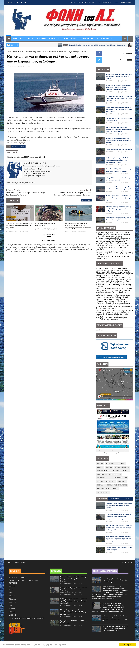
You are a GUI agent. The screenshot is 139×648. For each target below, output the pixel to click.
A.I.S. (116, 2)
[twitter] (21, 2)
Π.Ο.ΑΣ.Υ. (12, 596)
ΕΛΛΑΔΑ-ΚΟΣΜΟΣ (122, 467)
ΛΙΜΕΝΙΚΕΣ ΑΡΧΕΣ (18, 52)
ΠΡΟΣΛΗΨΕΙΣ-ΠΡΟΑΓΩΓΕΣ (117, 485)
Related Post (13, 200)
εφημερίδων (117, 453)
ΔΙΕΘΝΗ (100, 467)
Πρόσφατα (102, 499)
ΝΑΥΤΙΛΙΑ (122, 481)
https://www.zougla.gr (16, 143)
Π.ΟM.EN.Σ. (13, 609)
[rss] (25, 2)
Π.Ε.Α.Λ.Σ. (12, 593)
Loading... (99, 330)
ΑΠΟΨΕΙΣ (121, 463)
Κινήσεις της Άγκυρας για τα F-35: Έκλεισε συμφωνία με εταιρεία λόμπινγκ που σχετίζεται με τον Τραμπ (119, 160)
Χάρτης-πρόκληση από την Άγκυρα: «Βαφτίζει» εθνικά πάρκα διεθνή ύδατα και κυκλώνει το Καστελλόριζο (119, 129)
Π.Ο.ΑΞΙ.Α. (12, 599)
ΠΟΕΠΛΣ (12, 586)
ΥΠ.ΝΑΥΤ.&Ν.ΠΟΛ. (104, 2)
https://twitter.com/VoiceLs (36, 173)
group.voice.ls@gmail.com (36, 176)
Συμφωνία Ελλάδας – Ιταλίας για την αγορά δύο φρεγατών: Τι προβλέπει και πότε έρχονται (79, 45)
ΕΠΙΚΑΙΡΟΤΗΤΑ (103, 471)
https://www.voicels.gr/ (34, 169)
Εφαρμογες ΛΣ (86, 39)
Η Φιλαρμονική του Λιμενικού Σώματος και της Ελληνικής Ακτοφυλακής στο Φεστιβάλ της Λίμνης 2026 (119, 98)
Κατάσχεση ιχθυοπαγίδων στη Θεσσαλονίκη (45, 224)
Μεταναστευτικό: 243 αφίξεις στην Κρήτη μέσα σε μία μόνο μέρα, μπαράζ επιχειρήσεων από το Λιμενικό (78, 225)
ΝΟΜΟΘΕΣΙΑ (54, 39)
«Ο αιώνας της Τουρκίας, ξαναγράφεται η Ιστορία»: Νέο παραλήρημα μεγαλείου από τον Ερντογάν (118, 209)
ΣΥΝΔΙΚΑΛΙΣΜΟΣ (103, 489)
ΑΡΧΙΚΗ (72, 2)
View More (87, 200)
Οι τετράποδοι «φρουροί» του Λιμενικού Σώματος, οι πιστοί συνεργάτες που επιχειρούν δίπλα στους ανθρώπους (118, 87)
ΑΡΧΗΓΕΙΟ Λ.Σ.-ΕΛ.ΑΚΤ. (86, 2)
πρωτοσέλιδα (109, 453)
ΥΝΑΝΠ (31, 39)
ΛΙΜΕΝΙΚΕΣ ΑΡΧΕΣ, (25, 66)
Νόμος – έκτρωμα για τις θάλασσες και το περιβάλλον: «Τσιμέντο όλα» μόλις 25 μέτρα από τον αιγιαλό (119, 109)
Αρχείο (126, 499)
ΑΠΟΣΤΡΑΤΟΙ (111, 463)
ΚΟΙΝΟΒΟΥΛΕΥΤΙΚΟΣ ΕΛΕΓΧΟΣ (109, 474)
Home (9, 52)
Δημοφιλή (114, 499)
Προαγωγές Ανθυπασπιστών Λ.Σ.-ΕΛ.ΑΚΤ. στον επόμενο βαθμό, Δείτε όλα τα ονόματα (115, 628)
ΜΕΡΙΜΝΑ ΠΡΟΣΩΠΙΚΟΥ (106, 481)
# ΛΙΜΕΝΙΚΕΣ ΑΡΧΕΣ (18, 146)
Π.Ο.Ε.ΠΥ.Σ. (12, 602)
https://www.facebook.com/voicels (41, 171)
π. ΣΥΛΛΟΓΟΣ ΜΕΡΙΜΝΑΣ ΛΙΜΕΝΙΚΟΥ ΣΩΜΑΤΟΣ (26, 618)
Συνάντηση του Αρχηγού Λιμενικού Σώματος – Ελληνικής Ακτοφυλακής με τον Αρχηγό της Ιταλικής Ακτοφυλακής (114, 253)
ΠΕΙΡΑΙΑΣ (100, 485)
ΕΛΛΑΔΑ (109, 467)
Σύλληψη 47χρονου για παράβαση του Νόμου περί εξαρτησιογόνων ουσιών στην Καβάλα (19, 225)
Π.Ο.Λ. (11, 589)
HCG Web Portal (70, 39)
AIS (97, 39)
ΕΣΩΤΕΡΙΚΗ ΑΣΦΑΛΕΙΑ (120, 471)
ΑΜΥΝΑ (48, 45)
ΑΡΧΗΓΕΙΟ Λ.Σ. (19, 39)
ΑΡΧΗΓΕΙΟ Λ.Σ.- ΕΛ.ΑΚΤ (17, 577)
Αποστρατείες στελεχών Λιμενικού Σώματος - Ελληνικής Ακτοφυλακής (115, 580)
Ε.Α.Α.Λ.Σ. (12, 612)
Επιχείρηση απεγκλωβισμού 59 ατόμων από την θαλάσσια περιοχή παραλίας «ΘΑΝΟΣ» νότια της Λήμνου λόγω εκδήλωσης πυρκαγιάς (113, 234)
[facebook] (17, 2)
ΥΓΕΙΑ (115, 489)
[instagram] (131, 562)
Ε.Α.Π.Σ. (11, 605)
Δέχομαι (128, 644)
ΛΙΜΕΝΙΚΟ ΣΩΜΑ (120, 45)
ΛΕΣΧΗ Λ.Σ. (12, 615)
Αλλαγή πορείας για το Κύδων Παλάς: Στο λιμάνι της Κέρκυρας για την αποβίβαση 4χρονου (118, 198)
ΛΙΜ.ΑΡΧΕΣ (41, 39)
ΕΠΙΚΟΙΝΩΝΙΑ (126, 2)
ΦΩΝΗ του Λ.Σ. (103, 492)
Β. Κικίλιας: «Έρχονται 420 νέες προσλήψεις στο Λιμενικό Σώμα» (113, 257)
